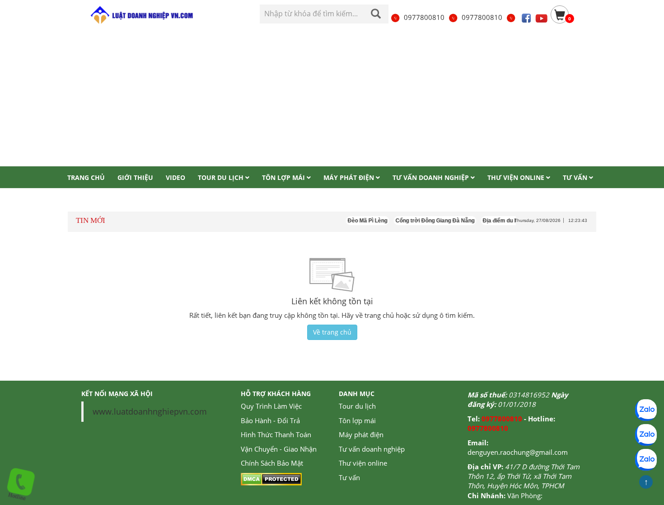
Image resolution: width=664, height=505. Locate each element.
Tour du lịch (357, 406)
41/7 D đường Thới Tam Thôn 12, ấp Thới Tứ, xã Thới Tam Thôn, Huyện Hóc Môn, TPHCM (524, 476)
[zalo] (646, 435)
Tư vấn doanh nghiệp (372, 448)
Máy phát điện (361, 434)
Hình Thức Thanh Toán (276, 434)
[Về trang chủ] (141, 15)
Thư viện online (363, 462)
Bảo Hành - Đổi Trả (270, 420)
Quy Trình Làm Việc (271, 406)
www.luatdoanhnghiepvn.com (150, 411)
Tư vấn (349, 477)
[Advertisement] (332, 98)
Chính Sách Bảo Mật (272, 462)
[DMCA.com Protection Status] (271, 478)
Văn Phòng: (524, 495)
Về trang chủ (332, 332)
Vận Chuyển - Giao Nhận (279, 448)
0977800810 (424, 17)
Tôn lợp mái (357, 420)
